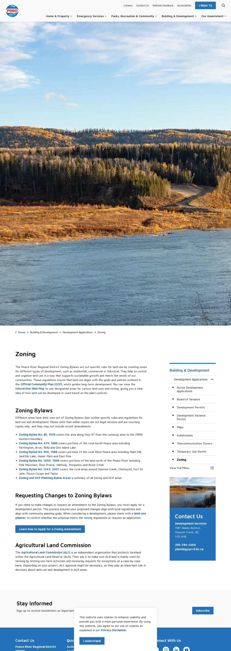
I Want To (205, 5)
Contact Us (142, 5)
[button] (189, 468)
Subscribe (203, 610)
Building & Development (178, 16)
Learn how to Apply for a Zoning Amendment (50, 529)
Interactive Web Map (29, 388)
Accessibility (184, 5)
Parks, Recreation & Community (132, 16)
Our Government (212, 16)
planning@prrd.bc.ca (189, 549)
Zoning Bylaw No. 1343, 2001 (39, 469)
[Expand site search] (223, 5)
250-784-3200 (185, 544)
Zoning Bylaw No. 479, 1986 (38, 443)
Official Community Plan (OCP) (41, 384)
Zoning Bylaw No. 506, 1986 (38, 451)
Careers (128, 5)
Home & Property (57, 16)
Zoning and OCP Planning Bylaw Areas (45, 477)
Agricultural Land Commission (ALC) (45, 552)
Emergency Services (90, 16)
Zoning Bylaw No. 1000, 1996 (39, 460)
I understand (92, 641)
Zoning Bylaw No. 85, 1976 (37, 434)
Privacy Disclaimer (114, 630)
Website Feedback (163, 5)
